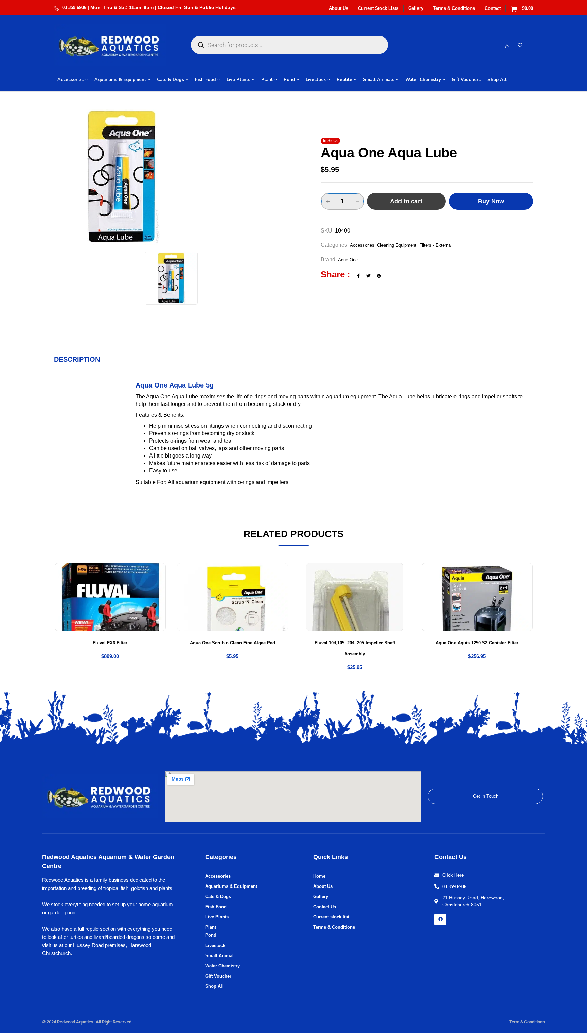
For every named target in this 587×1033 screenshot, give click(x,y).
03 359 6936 (74, 7)
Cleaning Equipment (396, 245)
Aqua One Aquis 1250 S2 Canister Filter (476, 642)
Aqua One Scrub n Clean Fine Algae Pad (232, 642)
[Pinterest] (379, 275)
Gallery (415, 8)
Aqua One (348, 259)
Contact (493, 8)
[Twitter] (368, 275)
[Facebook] (358, 275)
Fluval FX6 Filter (110, 642)
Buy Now (491, 201)
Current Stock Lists (378, 8)
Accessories (362, 245)
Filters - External (435, 245)
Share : (335, 274)
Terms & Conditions (454, 8)
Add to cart (406, 201)
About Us (338, 8)
